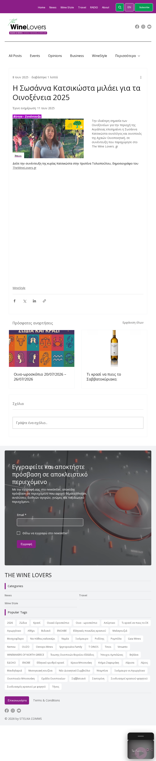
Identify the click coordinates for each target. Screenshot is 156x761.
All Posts (15, 55)
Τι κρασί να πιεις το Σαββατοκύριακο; (104, 377)
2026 (10, 623)
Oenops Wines (44, 647)
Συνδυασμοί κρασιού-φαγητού (129, 678)
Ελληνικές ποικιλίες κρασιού (89, 630)
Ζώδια (23, 623)
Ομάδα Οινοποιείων (53, 678)
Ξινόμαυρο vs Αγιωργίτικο (129, 670)
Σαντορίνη (98, 678)
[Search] (120, 7)
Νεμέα (65, 638)
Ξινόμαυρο (81, 638)
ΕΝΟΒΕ (26, 662)
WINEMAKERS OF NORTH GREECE (25, 654)
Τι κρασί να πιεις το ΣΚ (135, 623)
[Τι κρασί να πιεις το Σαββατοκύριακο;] (114, 348)
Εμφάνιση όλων (133, 322)
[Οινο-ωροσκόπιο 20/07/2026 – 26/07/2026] (41, 348)
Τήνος (55, 686)
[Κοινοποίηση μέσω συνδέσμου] (44, 301)
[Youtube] (149, 27)
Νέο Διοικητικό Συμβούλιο (74, 670)
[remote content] (78, 225)
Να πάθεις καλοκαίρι (42, 638)
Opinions (55, 55)
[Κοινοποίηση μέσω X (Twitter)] (24, 301)
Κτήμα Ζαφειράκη (108, 662)
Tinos (108, 647)
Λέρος (144, 662)
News (8, 595)
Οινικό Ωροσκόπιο (58, 623)
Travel (83, 595)
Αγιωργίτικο (14, 630)
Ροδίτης (99, 638)
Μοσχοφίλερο (15, 638)
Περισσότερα (125, 55)
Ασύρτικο (109, 623)
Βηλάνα (134, 654)
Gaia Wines (134, 638)
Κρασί (36, 623)
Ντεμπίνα (102, 670)
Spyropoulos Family (70, 647)
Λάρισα (130, 662)
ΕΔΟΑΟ (11, 662)
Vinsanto (123, 647)
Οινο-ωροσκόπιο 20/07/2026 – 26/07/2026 (40, 377)
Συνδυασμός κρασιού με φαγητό (26, 686)
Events (35, 55)
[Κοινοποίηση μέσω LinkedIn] (34, 301)
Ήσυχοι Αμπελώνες (112, 654)
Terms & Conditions (46, 700)
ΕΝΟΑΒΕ (62, 630)
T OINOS (93, 647)
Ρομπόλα (116, 638)
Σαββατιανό (79, 678)
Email (21, 515)
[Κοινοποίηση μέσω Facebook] (14, 301)
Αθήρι (31, 630)
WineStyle (99, 55)
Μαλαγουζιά (120, 630)
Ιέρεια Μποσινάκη (81, 662)
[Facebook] (137, 27)
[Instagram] (143, 27)
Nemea (11, 647)
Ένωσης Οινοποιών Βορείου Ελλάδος (72, 654)
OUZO (25, 647)
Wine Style (11, 603)
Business (77, 55)
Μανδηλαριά (14, 670)
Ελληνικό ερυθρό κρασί (50, 662)
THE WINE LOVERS (28, 575)
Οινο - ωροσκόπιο (86, 623)
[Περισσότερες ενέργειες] (141, 77)
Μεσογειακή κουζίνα (40, 670)
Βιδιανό (46, 630)
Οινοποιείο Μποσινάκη (21, 678)
